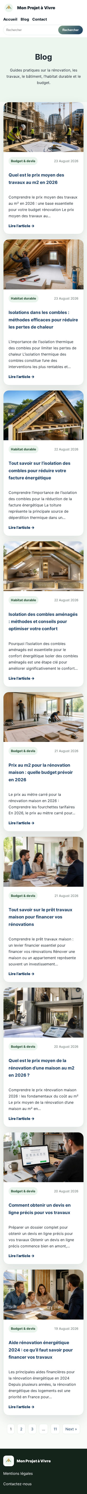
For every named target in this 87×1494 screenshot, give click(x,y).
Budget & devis (23, 161)
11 (55, 1429)
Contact (39, 19)
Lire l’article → (22, 225)
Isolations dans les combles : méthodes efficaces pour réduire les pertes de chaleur (43, 320)
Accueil (10, 19)
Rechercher (70, 30)
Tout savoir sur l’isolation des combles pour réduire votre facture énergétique (40, 470)
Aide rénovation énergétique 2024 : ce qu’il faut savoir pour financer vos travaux (41, 1350)
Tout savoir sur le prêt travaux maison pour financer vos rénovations (40, 917)
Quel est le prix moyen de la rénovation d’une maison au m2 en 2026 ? (41, 1068)
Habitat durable (23, 298)
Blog (25, 19)
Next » (71, 1429)
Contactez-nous (17, 1484)
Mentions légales (18, 1473)
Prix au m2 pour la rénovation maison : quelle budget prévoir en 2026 (41, 772)
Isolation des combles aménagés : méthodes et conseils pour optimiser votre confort (43, 622)
